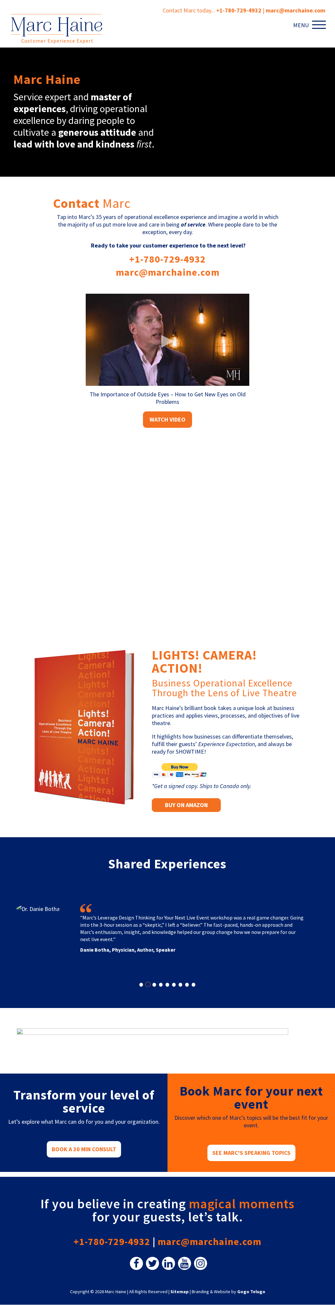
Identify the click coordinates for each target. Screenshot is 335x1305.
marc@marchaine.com (168, 272)
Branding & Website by (228, 1292)
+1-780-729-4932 (238, 10)
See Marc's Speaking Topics (251, 1153)
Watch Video (167, 419)
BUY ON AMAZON (186, 805)
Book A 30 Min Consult (84, 1149)
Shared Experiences (167, 864)
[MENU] (320, 24)
